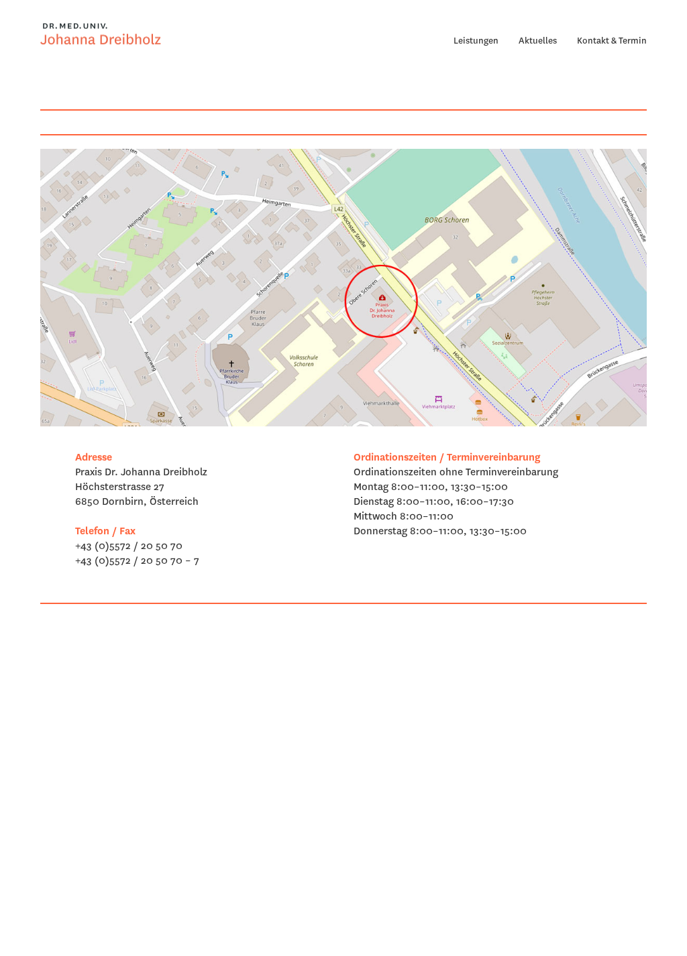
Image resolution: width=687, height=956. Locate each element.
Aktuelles (538, 40)
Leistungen (476, 40)
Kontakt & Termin (612, 40)
